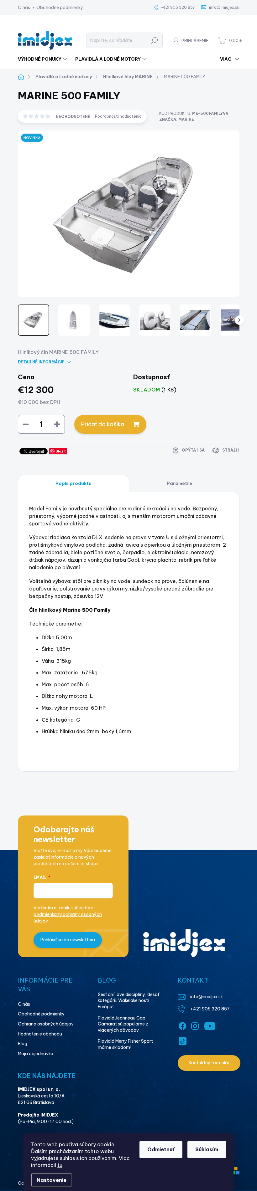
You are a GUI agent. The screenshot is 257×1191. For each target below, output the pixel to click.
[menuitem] (43, 59)
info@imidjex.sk (206, 996)
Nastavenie (51, 1180)
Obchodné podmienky (59, 7)
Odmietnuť (161, 1149)
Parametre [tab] (179, 483)
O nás (24, 7)
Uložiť (60, 451)
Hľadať (154, 40)
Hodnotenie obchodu (40, 1034)
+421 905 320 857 (210, 1009)
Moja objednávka (35, 1053)
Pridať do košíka (102, 424)
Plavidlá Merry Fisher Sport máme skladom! (125, 1044)
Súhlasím (206, 1149)
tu (59, 1165)
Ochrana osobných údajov (46, 1024)
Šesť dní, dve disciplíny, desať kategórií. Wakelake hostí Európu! (128, 1001)
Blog (22, 1043)
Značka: (176, 119)
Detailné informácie (41, 362)
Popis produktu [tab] (73, 483)
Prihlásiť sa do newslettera (67, 940)
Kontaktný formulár (209, 1063)
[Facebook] (182, 1025)
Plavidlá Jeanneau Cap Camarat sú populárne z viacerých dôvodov (123, 1024)
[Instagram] (195, 1025)
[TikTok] (182, 1040)
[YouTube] (210, 1025)
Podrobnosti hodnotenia (118, 116)
